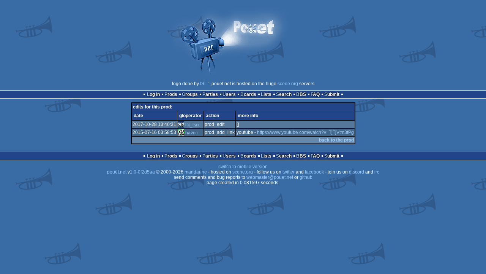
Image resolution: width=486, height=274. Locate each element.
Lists (266, 94)
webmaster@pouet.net (269, 177)
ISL (203, 83)
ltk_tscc (192, 124)
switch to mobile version (243, 166)
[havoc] (181, 132)
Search (284, 94)
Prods (170, 94)
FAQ (315, 94)
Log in (153, 94)
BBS (301, 94)
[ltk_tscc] (181, 124)
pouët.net (116, 172)
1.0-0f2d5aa (142, 172)
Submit (331, 94)
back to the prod (336, 140)
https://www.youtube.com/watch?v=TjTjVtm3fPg (305, 132)
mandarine (196, 172)
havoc (191, 132)
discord (356, 172)
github (306, 177)
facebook (314, 172)
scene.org (288, 83)
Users (229, 94)
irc (376, 172)
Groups (190, 94)
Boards (248, 94)
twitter (288, 172)
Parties (210, 94)
